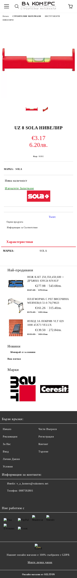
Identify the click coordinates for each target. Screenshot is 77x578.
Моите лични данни (40, 562)
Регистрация (46, 436)
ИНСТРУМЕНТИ (52, 16)
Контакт (43, 444)
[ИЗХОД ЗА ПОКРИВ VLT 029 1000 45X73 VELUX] (15, 327)
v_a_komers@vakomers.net (32, 483)
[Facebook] (7, 498)
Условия (8, 466)
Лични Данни (11, 459)
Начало (6, 16)
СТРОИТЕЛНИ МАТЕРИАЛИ (27, 16)
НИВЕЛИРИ (8, 20)
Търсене (43, 451)
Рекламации (10, 436)
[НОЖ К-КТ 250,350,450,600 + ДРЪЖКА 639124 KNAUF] (15, 283)
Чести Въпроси (47, 429)
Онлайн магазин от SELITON (38, 574)
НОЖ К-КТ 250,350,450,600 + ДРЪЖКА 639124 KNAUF (45, 279)
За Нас (7, 444)
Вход (6, 451)
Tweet (52, 217)
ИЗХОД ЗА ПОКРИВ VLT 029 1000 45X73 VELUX (45, 323)
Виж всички (14, 359)
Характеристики (19, 242)
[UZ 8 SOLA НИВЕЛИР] (38, 97)
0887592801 (26, 490)
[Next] (67, 390)
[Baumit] (23, 389)
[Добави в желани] (67, 181)
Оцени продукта (15, 222)
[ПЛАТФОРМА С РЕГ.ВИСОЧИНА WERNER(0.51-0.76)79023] (15, 305)
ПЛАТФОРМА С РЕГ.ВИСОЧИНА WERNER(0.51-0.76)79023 (48, 301)
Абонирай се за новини (23, 352)
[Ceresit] (54, 389)
